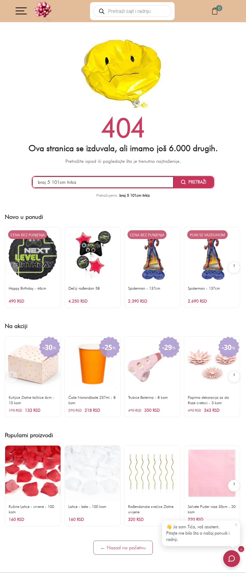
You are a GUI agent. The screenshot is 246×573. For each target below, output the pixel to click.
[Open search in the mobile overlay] (132, 11)
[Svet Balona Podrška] (231, 558)
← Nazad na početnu (123, 548)
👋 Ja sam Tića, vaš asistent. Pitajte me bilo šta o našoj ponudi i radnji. (198, 533)
